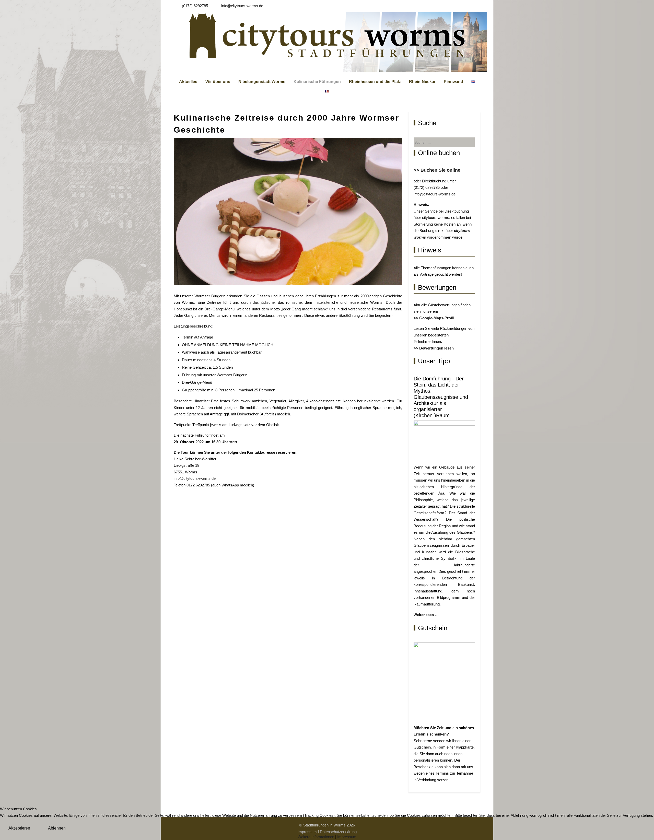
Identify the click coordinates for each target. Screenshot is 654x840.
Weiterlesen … (426, 615)
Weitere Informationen (316, 837)
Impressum (346, 837)
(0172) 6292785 (195, 6)
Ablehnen (57, 828)
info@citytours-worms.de (242, 6)
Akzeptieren (19, 828)
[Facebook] (476, 4)
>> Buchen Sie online (437, 170)
